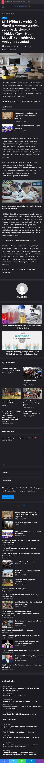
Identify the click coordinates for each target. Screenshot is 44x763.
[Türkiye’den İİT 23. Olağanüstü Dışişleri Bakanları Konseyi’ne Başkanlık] (7, 115)
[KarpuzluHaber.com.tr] (22, 6)
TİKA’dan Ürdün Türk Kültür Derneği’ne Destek (11, 369)
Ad (3, 465)
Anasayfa (6, 13)
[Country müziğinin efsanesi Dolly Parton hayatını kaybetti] (7, 644)
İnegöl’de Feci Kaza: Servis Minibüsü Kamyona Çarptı (32, 403)
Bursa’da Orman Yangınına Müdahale (9, 402)
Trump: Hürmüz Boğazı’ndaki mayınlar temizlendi (20, 650)
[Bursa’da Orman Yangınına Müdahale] (11, 393)
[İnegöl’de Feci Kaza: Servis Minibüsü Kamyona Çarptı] (32, 393)
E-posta (5, 472)
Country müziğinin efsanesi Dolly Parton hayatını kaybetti (27, 642)
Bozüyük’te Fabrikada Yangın (26, 522)
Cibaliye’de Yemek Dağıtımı (30, 381)
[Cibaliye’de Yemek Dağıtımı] (32, 372)
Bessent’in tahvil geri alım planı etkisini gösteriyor (20, 636)
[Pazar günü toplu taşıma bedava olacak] (7, 573)
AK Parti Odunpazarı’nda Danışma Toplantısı (19, 2)
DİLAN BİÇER (8, 46)
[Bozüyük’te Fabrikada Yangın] (7, 525)
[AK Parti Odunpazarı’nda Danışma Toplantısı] (7, 128)
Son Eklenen (22, 506)
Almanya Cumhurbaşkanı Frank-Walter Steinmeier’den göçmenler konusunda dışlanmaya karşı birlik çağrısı (11, 416)
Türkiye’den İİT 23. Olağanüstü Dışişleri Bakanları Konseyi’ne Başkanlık (25, 115)
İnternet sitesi (6, 480)
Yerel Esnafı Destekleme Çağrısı (14, 589)
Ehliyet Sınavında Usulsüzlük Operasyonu (31, 412)
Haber (13, 13)
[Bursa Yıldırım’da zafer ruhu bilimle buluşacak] (7, 624)
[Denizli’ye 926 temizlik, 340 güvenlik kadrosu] (7, 659)
